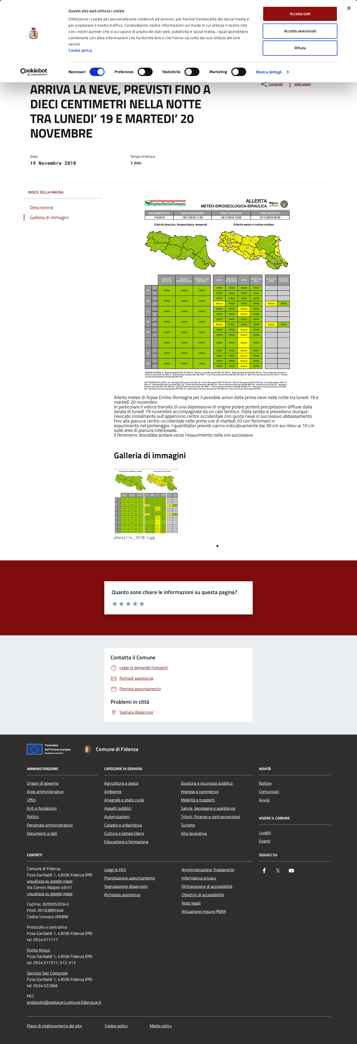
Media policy (161, 1026)
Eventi (264, 841)
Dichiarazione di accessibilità (207, 886)
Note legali (191, 903)
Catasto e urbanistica (123, 825)
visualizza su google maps (49, 881)
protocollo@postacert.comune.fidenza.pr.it (64, 1002)
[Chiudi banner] (349, 8)
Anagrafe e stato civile (124, 800)
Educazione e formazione (126, 841)
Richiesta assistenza (122, 894)
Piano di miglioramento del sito (54, 1026)
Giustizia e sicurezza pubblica (207, 783)
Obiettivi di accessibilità (203, 894)
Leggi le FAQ (115, 869)
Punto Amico (38, 950)
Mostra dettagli (269, 72)
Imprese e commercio (199, 791)
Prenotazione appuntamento (129, 878)
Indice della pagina (45, 192)
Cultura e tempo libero (124, 833)
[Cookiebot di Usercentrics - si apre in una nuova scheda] (34, 72)
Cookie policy (80, 50)
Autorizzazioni (117, 816)
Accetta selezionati (300, 31)
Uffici (31, 800)
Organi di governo (43, 783)
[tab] (217, 546)
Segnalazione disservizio (125, 886)
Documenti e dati (42, 833)
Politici (33, 816)
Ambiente (113, 791)
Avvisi (264, 800)
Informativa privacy (199, 878)
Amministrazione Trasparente (208, 869)
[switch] (145, 72)
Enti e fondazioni (42, 808)
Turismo (188, 825)
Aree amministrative (45, 791)
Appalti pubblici (117, 808)
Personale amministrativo (50, 825)
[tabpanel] (146, 505)
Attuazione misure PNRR (204, 911)
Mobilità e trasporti (198, 800)
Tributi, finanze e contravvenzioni (210, 816)
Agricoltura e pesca (121, 783)
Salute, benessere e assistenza (208, 808)
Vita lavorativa (194, 833)
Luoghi (265, 832)
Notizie (265, 783)
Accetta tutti (300, 14)
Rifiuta (300, 48)
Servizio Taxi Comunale (47, 973)
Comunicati (269, 791)
